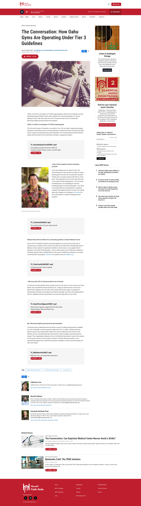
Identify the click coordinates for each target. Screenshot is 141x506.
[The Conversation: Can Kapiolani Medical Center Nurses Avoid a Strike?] (33, 441)
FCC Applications (102, 484)
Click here (77, 192)
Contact (78, 488)
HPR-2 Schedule (59, 492)
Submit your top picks (107, 125)
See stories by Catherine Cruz (41, 388)
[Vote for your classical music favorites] (107, 89)
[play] (22, 12)
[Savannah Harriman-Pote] (25, 415)
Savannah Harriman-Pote (60, 50)
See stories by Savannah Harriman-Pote (44, 420)
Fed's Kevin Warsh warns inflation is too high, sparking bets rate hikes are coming (108, 172)
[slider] (29, 12)
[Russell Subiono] (25, 400)
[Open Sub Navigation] (30, 17)
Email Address (101, 139)
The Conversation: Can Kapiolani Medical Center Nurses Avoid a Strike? (80, 438)
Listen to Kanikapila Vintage (107, 54)
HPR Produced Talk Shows (52, 370)
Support (78, 492)
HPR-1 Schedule (59, 488)
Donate (116, 4)
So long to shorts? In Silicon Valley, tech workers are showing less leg (108, 180)
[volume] (26, 12)
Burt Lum (47, 462)
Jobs (56, 495)
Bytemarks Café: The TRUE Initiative (62, 459)
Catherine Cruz (39, 50)
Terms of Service (102, 488)
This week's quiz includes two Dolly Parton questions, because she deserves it (108, 198)
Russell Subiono (48, 50)
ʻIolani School (66, 370)
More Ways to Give (81, 495)
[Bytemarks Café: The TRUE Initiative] (33, 462)
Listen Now (107, 70)
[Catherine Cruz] (25, 386)
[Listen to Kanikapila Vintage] (107, 38)
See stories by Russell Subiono (41, 405)
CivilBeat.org (69, 254)
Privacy (100, 492)
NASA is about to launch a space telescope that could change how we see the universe (108, 189)
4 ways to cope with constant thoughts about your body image (107, 206)
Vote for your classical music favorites (107, 106)
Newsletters (79, 484)
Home (22, 17)
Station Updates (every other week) (107, 146)
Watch (56, 17)
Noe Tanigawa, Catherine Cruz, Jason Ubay (55, 441)
